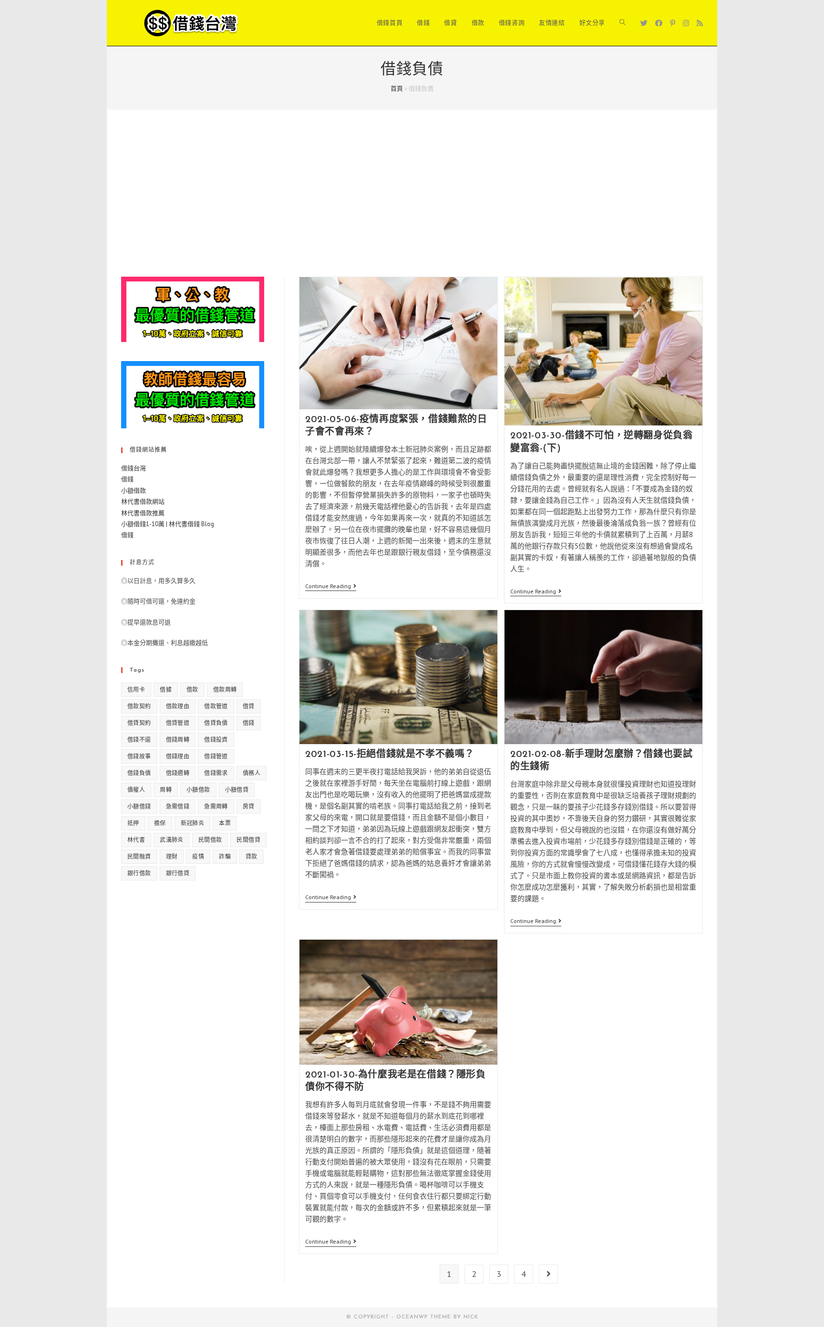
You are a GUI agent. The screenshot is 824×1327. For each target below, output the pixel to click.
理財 (172, 856)
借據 (166, 689)
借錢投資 (216, 739)
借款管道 (216, 706)
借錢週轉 (178, 773)
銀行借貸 (178, 873)
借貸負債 (216, 722)
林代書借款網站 (143, 502)
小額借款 (133, 491)
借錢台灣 (133, 468)
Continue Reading (330, 587)
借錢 (127, 479)
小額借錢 (139, 806)
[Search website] (622, 23)
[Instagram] (686, 23)
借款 (192, 689)
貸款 (252, 856)
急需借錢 (178, 806)
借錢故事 (139, 756)
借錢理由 (178, 756)
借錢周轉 (178, 739)
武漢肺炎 (172, 839)
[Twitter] (644, 23)
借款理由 (178, 706)
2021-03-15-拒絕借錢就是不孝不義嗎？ (389, 754)
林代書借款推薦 (143, 513)
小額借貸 (237, 789)
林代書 (136, 839)
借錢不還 (139, 739)
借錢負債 (139, 773)
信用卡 (136, 689)
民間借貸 (248, 839)
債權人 (136, 789)
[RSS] (700, 23)
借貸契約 (139, 722)
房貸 (249, 806)
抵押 (133, 823)
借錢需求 (216, 773)
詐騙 (225, 856)
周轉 (166, 789)
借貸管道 (178, 722)
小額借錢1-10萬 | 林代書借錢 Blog (167, 524)
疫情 (198, 856)
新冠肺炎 (193, 823)
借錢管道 (216, 756)
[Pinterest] (672, 23)
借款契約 (139, 706)
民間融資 (139, 856)
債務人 (251, 773)
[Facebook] (658, 23)
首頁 (397, 88)
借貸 (249, 706)
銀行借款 (139, 873)
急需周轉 (216, 806)
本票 (225, 823)
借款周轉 (225, 689)
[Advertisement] (412, 205)
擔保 (160, 823)
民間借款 (210, 839)
